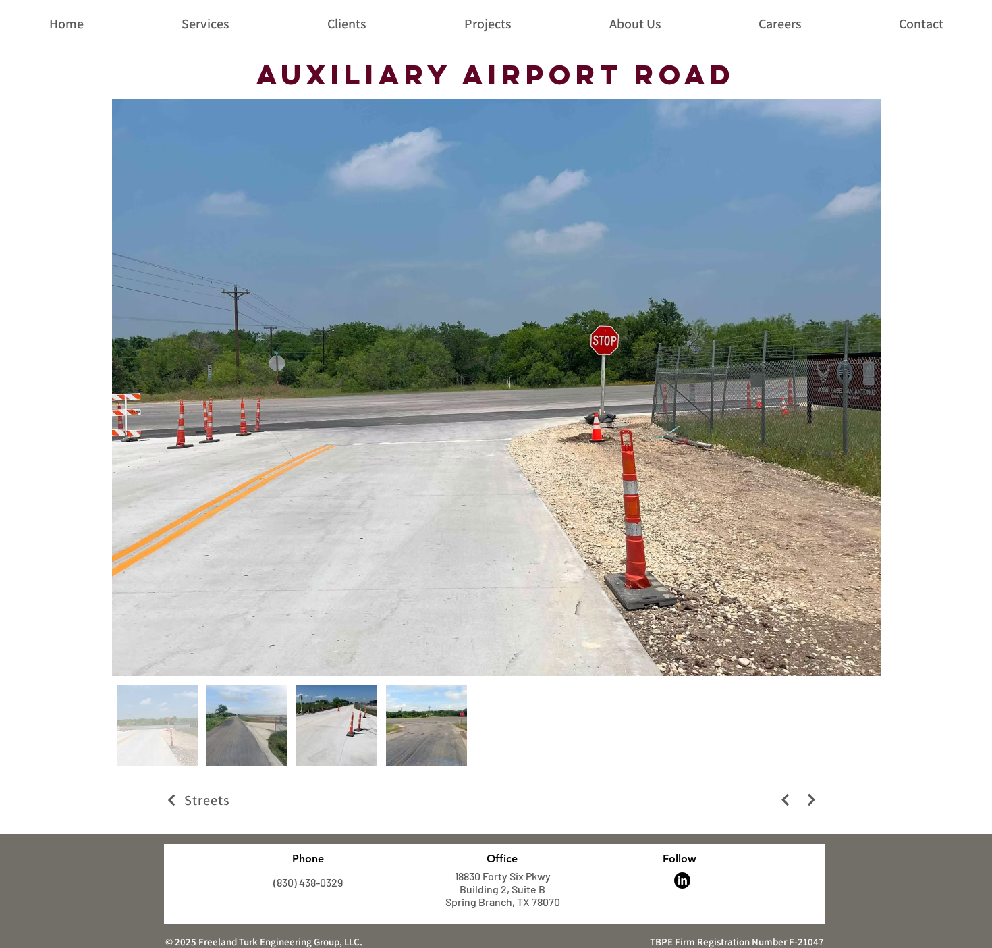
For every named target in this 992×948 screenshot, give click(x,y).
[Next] (785, 800)
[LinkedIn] (682, 880)
